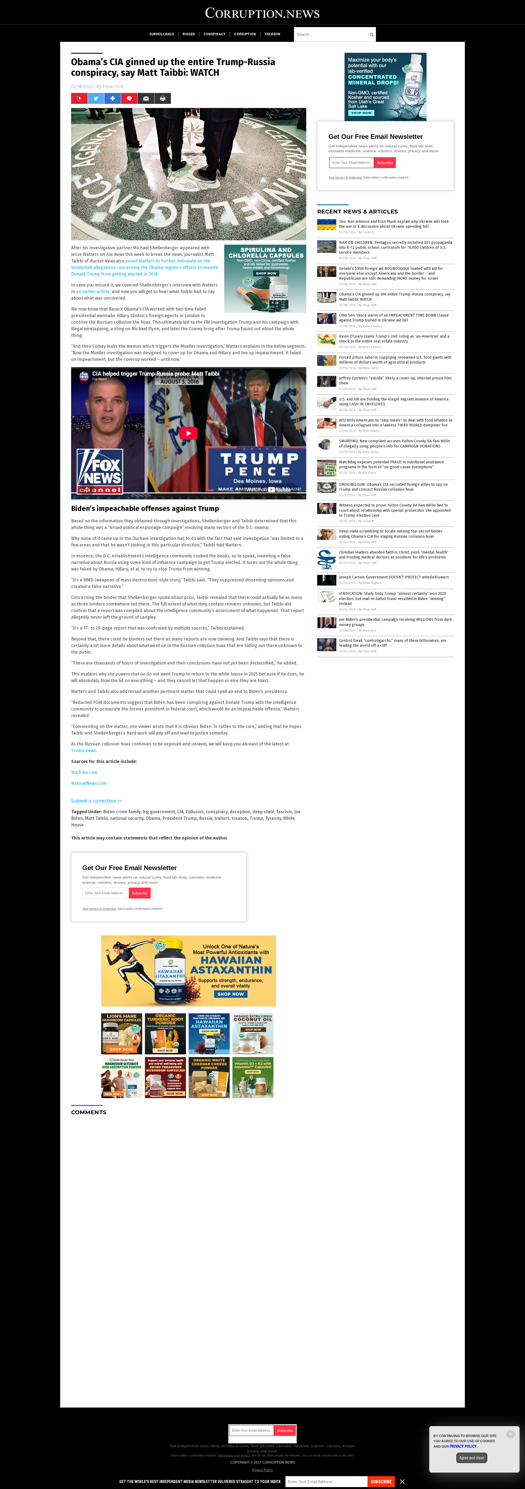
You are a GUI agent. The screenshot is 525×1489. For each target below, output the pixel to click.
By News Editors (370, 347)
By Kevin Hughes (370, 583)
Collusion (195, 811)
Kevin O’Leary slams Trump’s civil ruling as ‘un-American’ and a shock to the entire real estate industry (394, 339)
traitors (221, 818)
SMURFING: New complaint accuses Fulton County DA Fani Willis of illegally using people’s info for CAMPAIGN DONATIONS (394, 443)
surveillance (161, 34)
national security (127, 818)
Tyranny (273, 818)
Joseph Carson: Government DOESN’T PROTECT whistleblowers (394, 577)
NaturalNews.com (89, 783)
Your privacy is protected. (99, 908)
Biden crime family (122, 811)
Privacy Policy (262, 1470)
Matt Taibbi (96, 818)
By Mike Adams (369, 431)
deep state (263, 811)
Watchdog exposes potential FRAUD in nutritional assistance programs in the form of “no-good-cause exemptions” (391, 464)
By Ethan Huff (367, 258)
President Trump (179, 818)
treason (272, 34)
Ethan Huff (113, 86)
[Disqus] (188, 1188)
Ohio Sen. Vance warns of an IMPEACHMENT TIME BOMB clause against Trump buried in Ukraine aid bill (394, 318)
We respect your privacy (234, 1455)
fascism (284, 811)
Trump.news (83, 750)
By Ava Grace (367, 473)
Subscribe (381, 1481)
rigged (189, 34)
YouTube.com (84, 772)
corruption (245, 34)
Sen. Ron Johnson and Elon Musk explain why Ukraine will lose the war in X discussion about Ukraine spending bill (394, 224)
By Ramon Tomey (370, 326)
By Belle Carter (369, 368)
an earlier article (93, 291)
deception (240, 811)
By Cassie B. (367, 232)
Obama (153, 818)
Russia (205, 818)
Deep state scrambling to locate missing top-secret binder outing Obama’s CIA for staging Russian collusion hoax (390, 534)
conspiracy (214, 34)
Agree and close (471, 1458)
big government (159, 811)
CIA (180, 811)
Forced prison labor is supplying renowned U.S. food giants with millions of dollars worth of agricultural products (395, 360)
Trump (256, 818)
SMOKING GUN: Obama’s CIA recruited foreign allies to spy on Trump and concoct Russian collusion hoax (393, 487)
